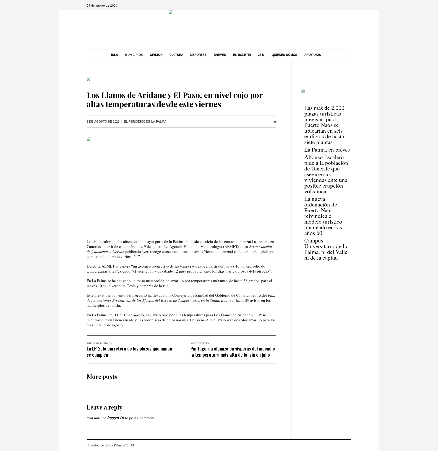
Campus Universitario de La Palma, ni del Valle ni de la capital (326, 249)
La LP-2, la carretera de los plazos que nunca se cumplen (129, 351)
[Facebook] (335, 5)
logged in (115, 417)
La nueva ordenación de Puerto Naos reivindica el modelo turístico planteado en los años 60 (323, 216)
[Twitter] (347, 5)
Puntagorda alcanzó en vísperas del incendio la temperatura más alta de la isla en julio (232, 351)
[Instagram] (341, 5)
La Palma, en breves (327, 149)
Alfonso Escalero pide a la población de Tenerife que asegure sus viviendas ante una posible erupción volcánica (326, 174)
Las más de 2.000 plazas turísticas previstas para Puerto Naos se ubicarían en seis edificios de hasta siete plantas (324, 125)
